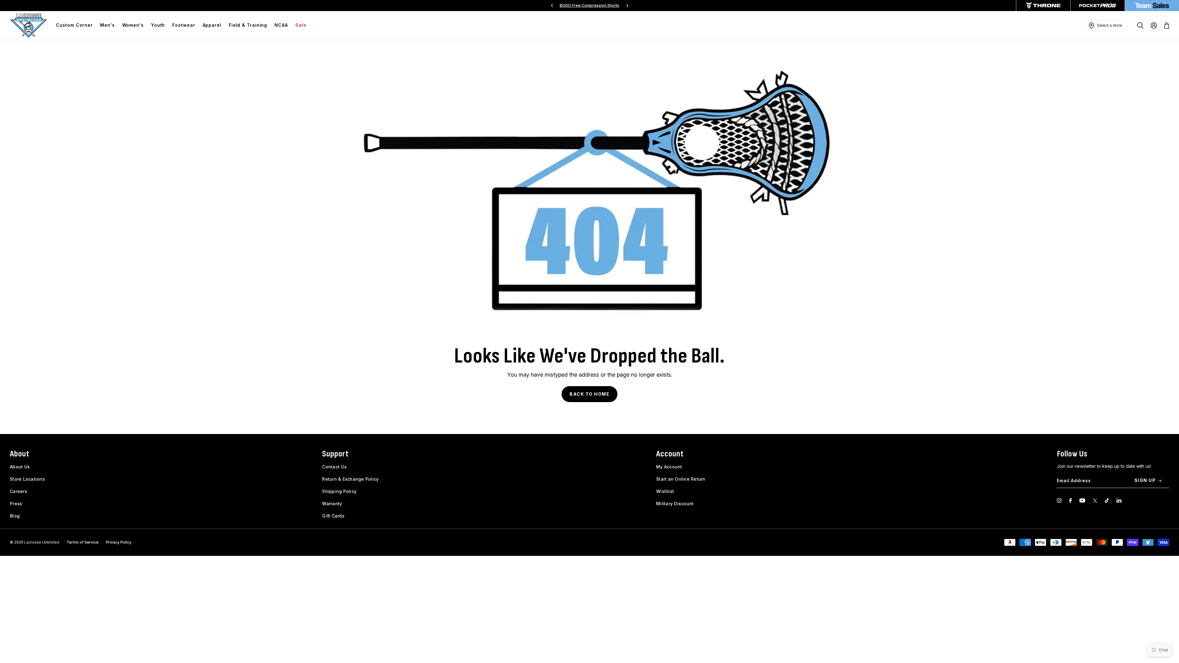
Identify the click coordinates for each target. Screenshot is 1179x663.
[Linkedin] (1119, 500)
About (19, 454)
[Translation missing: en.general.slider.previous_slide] (552, 5)
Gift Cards (333, 515)
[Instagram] (1059, 500)
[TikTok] (1107, 500)
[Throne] (1043, 5)
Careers (18, 491)
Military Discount (675, 503)
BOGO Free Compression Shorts (589, 5)
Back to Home (589, 394)
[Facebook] (1070, 500)
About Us (20, 466)
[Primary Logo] (28, 25)
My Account (669, 466)
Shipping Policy (339, 491)
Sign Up (1145, 480)
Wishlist (665, 491)
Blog (15, 515)
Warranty (332, 503)
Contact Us (334, 466)
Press (16, 503)
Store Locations (27, 479)
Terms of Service (83, 542)
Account (670, 454)
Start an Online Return (681, 479)
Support (335, 454)
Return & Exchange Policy (350, 479)
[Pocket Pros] (1097, 5)
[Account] (1154, 25)
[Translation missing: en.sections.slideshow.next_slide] (627, 5)
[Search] (1140, 25)
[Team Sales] (1152, 5)
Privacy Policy (118, 542)
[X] (1095, 500)
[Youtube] (1082, 500)
